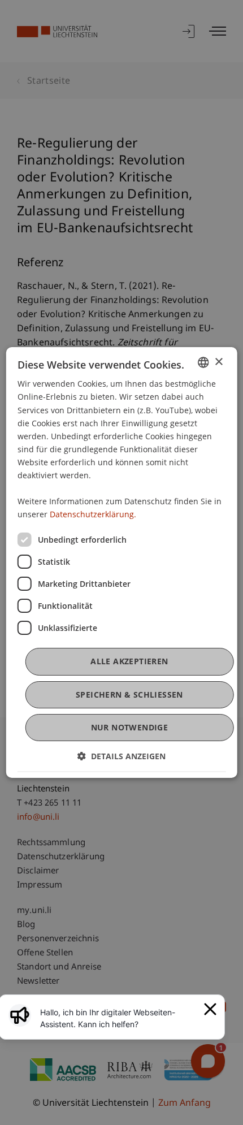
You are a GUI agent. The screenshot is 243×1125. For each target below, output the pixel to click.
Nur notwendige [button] (129, 727)
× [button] (218, 362)
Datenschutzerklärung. (93, 514)
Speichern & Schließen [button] (129, 694)
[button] (121, 756)
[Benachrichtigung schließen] (210, 1009)
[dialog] (121, 562)
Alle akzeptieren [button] (129, 661)
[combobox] (203, 362)
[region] (118, 1018)
